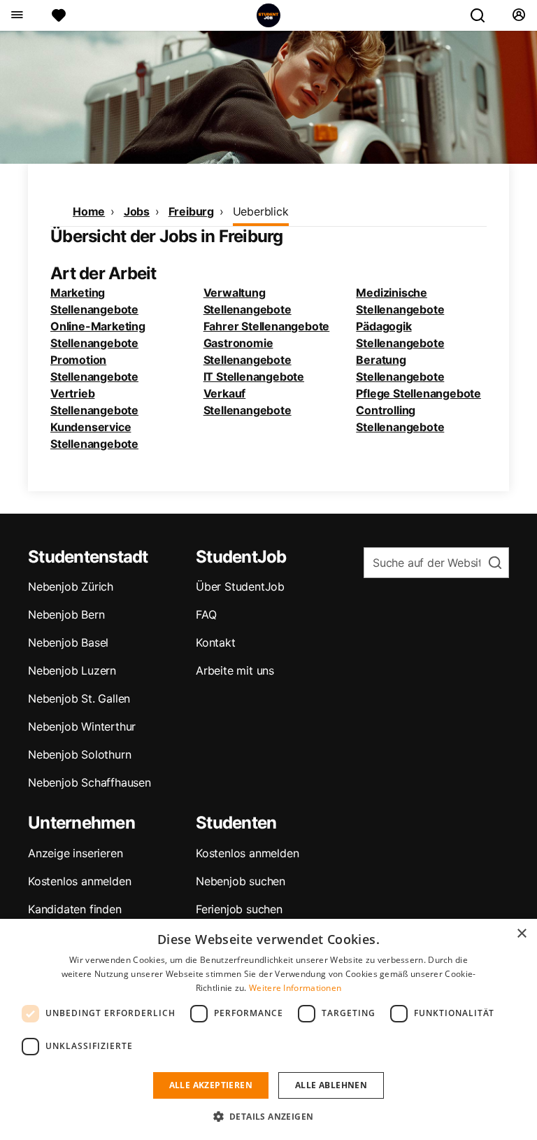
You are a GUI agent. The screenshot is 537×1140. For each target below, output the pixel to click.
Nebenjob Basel (68, 642)
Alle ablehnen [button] (331, 1085)
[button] (269, 1116)
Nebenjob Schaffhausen (89, 782)
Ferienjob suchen (239, 909)
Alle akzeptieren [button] (210, 1085)
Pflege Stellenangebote (418, 393)
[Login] (518, 15)
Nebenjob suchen (240, 881)
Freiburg (191, 211)
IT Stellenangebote (253, 376)
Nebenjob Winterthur (82, 726)
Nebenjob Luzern (72, 670)
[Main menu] (16, 15)
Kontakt (216, 642)
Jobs (137, 211)
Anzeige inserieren (75, 853)
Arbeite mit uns (235, 670)
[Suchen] (483, 15)
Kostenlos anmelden (79, 881)
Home (89, 211)
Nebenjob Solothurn (79, 754)
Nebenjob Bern (66, 614)
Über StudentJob (240, 586)
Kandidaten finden (75, 909)
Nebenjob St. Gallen (79, 698)
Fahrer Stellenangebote (266, 326)
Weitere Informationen (295, 988)
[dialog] (268, 1029)
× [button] (521, 934)
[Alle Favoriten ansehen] (58, 15)
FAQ (206, 614)
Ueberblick (261, 211)
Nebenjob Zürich (70, 586)
